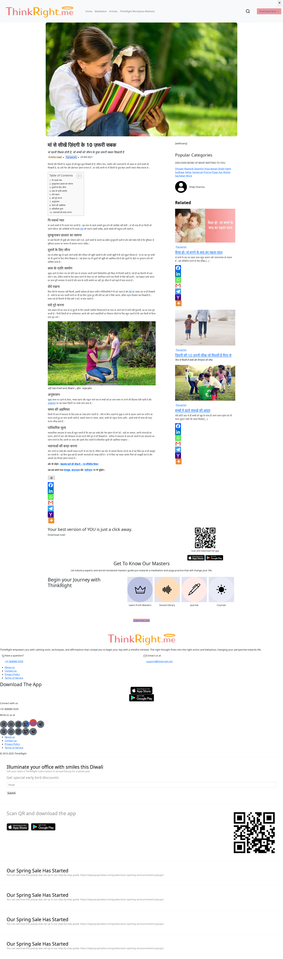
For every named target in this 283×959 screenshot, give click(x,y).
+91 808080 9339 (14, 661)
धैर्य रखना (55, 194)
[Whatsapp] (51, 497)
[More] (51, 520)
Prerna (207, 172)
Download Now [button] (268, 11)
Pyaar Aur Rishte (221, 172)
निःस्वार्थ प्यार (57, 180)
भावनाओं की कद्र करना (62, 212)
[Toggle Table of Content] (77, 175)
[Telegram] (51, 509)
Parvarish (71, 157)
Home (88, 11)
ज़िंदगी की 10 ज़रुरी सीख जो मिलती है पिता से (203, 355)
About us (10, 667)
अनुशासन (55, 201)
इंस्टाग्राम (76, 470)
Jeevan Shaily (217, 168)
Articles (113, 11)
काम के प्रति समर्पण (59, 190)
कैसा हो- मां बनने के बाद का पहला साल (198, 252)
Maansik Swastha (194, 168)
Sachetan (180, 175)
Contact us (11, 670)
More (189, 175)
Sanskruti (197, 172)
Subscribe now (141, 620)
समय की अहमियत (58, 205)
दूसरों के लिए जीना (59, 187)
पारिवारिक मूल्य (57, 208)
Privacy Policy (12, 674)
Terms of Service (14, 678)
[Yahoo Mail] (51, 514)
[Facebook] (51, 485)
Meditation (101, 11)
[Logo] (39, 11)
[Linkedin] (51, 491)
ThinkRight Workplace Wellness (137, 11)
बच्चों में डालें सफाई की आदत (192, 410)
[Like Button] (51, 478)
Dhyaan (179, 168)
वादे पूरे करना (57, 198)
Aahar (188, 172)
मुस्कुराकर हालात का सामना (62, 183)
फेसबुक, (67, 470)
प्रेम (81, 228)
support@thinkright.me (159, 661)
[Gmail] (51, 503)
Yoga (207, 168)
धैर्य (130, 291)
